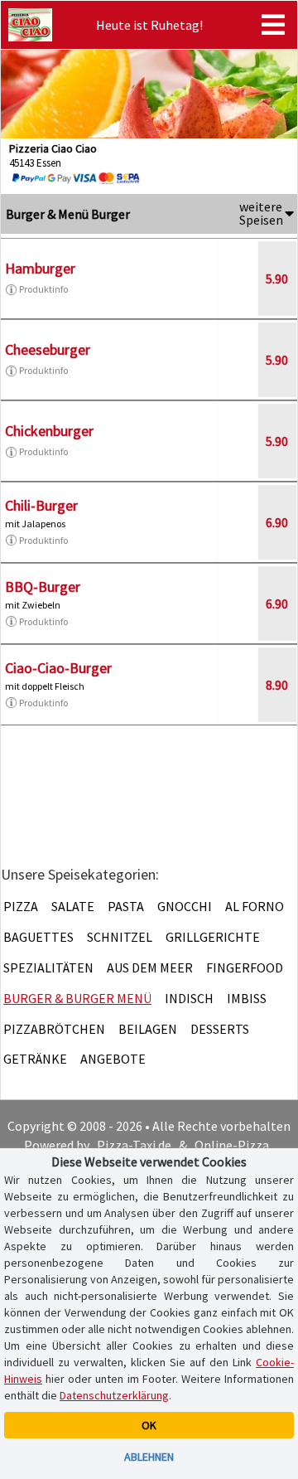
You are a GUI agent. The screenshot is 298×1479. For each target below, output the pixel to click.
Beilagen (147, 1029)
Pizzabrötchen (54, 1029)
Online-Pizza (232, 1145)
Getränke (35, 1058)
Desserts (219, 1029)
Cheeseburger (47, 349)
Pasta (126, 906)
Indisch (189, 998)
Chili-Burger (41, 505)
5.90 (277, 278)
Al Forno (254, 906)
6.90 (277, 522)
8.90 (277, 684)
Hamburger (40, 268)
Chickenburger (49, 430)
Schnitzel (119, 937)
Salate (72, 906)
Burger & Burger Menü (77, 998)
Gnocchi (184, 906)
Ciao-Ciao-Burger (58, 667)
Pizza (20, 906)
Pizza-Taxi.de (134, 1145)
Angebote (113, 1058)
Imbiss (247, 998)
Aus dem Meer (150, 967)
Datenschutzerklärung (114, 1395)
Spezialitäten (48, 967)
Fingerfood (244, 967)
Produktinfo (43, 289)
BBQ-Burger (42, 586)
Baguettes (38, 937)
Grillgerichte (213, 937)
